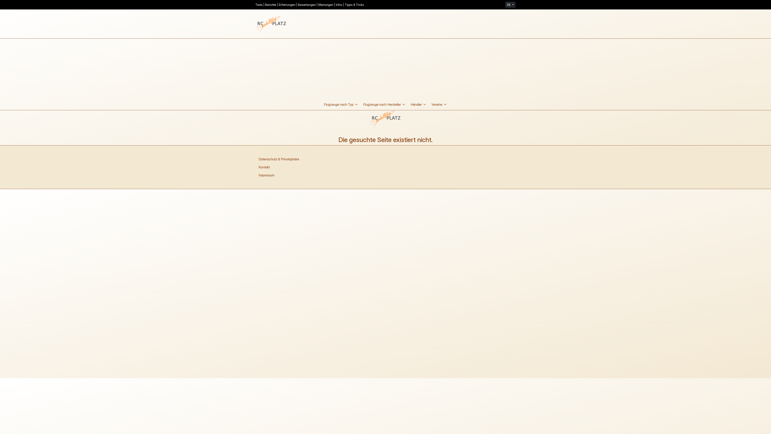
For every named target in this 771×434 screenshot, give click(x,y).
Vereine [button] (436, 104)
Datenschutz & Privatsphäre (279, 159)
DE (509, 4)
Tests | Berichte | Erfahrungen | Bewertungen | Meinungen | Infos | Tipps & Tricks (309, 4)
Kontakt (264, 167)
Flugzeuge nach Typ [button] (339, 104)
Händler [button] (416, 104)
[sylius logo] (271, 24)
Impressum (266, 175)
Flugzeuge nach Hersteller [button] (382, 104)
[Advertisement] (385, 69)
